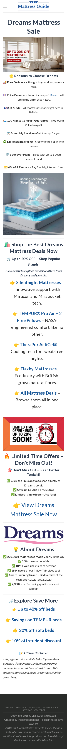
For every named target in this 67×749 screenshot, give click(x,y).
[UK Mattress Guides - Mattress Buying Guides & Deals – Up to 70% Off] (33, 6)
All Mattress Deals (39, 393)
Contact (39, 710)
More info (47, 740)
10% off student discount (36, 640)
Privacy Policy (52, 707)
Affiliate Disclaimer (28, 707)
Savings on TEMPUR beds (37, 619)
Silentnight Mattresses (38, 282)
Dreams (54, 95)
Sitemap (27, 710)
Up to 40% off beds (36, 609)
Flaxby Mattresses (39, 368)
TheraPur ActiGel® (38, 344)
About (9, 707)
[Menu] (5, 6)
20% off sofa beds (36, 630)
